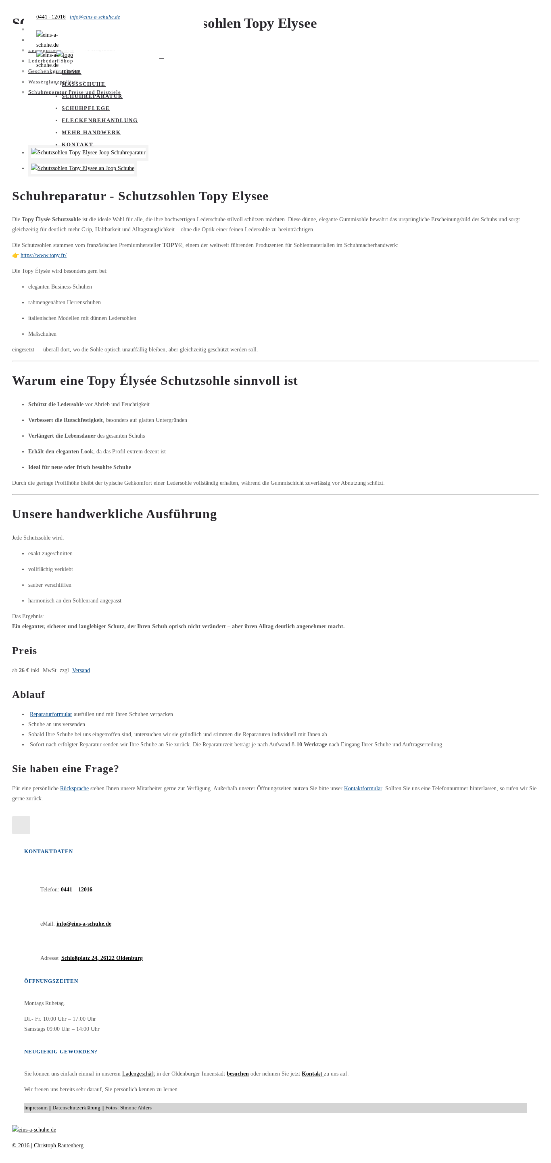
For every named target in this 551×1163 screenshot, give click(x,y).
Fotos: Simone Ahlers (128, 1108)
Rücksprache (74, 788)
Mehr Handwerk (91, 132)
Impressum (36, 1108)
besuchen (238, 1074)
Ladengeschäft (138, 1074)
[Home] (64, 55)
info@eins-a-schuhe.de (95, 17)
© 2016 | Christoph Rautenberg (47, 1145)
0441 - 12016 (51, 17)
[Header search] (161, 56)
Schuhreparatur (92, 96)
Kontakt (78, 144)
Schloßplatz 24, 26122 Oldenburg (102, 958)
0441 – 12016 (76, 890)
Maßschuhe (84, 84)
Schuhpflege (86, 108)
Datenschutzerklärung (76, 1108)
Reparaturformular (51, 714)
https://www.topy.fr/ (44, 255)
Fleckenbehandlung (100, 120)
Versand (81, 670)
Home (71, 72)
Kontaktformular (363, 788)
